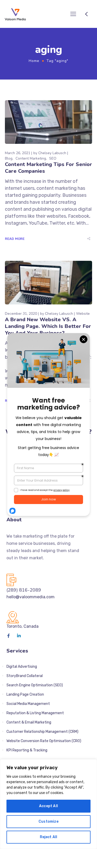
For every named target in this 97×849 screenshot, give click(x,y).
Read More (15, 239)
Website (83, 313)
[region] (48, 804)
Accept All (48, 806)
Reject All (48, 837)
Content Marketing (31, 158)
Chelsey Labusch (52, 153)
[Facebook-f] (8, 636)
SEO (52, 158)
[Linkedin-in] (19, 636)
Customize (48, 821)
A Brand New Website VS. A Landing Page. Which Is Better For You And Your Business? (48, 326)
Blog (8, 158)
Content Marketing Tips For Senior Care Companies (48, 168)
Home (34, 60)
